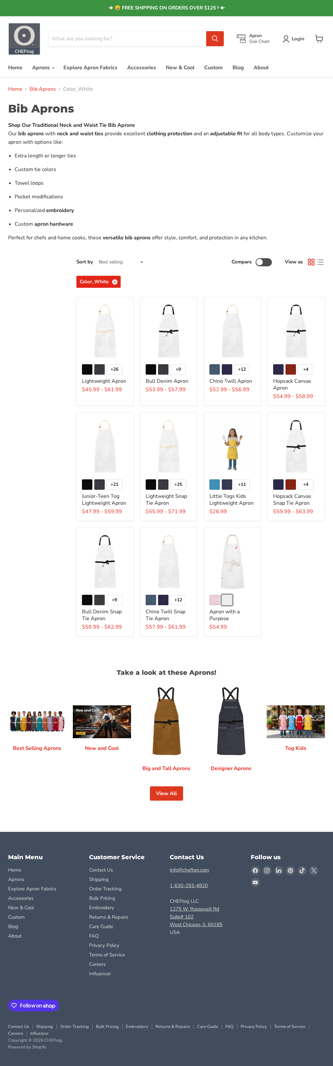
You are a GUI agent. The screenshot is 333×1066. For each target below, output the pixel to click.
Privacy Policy (104, 945)
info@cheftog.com (189, 870)
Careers (97, 964)
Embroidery (101, 907)
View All (166, 793)
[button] (295, 39)
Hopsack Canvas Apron (292, 385)
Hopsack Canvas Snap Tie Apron (292, 500)
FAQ (94, 936)
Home (15, 67)
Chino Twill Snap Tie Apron (165, 615)
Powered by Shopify (27, 1047)
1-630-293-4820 (189, 885)
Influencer (100, 973)
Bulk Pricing (102, 898)
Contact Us (101, 870)
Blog (238, 67)
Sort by (84, 262)
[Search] (215, 38)
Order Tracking (105, 889)
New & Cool (180, 67)
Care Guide (101, 926)
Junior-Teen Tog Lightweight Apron (104, 500)
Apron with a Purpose (224, 615)
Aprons (41, 67)
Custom (213, 67)
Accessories (141, 67)
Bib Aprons (43, 89)
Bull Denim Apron (167, 381)
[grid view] (311, 262)
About (261, 67)
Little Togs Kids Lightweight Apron (231, 500)
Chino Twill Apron (230, 381)
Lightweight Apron (104, 381)
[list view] (320, 262)
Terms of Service (107, 955)
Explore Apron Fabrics (90, 67)
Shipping (99, 879)
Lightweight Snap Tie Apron (166, 500)
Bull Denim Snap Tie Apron (102, 615)
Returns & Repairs (108, 917)
